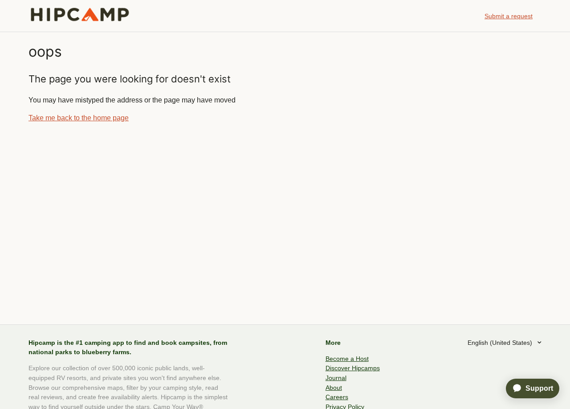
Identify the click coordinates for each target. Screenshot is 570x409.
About (334, 387)
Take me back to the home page (78, 118)
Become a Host (347, 358)
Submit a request (508, 16)
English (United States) (501, 342)
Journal (336, 377)
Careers (337, 397)
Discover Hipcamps (353, 368)
